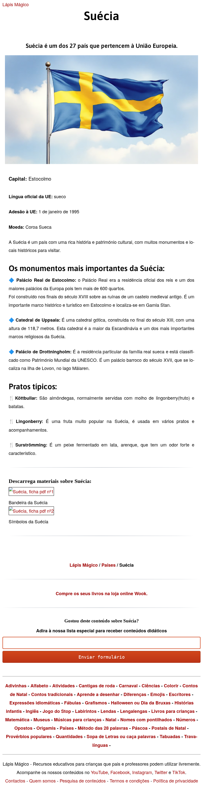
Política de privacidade (175, 780)
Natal (110, 719)
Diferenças (135, 694)
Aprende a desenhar (98, 694)
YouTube (99, 772)
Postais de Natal (169, 728)
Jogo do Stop (57, 711)
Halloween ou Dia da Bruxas (141, 702)
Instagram (142, 772)
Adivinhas (15, 685)
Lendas (108, 711)
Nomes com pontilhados (146, 719)
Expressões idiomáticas (34, 702)
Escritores (180, 694)
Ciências (151, 685)
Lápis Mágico (15, 4)
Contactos (15, 780)
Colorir (171, 685)
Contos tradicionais (52, 694)
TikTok (178, 772)
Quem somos (42, 780)
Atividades (63, 685)
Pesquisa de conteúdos (83, 780)
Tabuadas (170, 736)
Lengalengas (133, 711)
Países (109, 565)
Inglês (32, 711)
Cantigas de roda (97, 685)
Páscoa (140, 728)
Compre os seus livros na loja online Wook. (102, 593)
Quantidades (69, 736)
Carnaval (128, 685)
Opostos (23, 728)
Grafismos (96, 702)
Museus (41, 719)
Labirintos (86, 711)
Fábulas (72, 702)
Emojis (157, 694)
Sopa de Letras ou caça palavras (121, 736)
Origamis (46, 728)
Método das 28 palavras (103, 728)
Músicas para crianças (78, 719)
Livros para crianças (173, 711)
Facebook (120, 772)
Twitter (160, 772)
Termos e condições (129, 780)
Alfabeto (39, 685)
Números (185, 719)
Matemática (17, 719)
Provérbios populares (29, 736)
